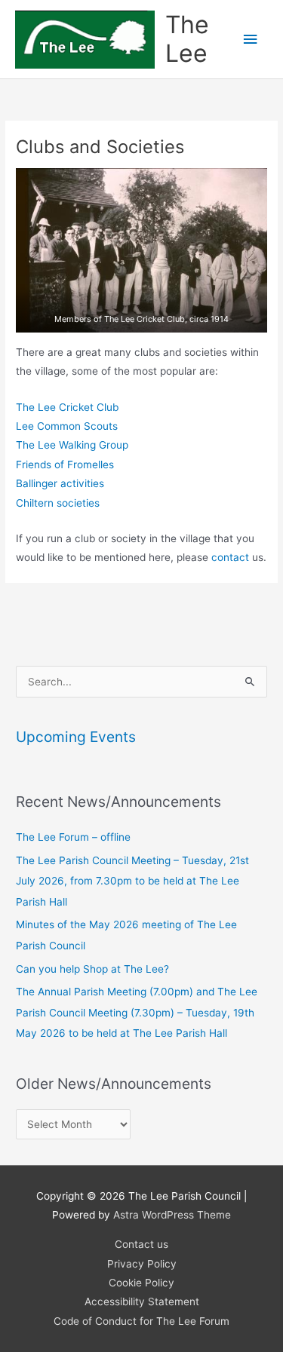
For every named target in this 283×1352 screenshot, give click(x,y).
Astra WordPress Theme (172, 1215)
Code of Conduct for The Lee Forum (141, 1321)
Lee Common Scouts (67, 426)
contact (230, 557)
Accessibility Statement (142, 1301)
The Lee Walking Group (72, 445)
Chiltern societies (58, 503)
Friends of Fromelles (65, 464)
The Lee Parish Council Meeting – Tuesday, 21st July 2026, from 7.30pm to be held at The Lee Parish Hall (132, 881)
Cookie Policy (141, 1283)
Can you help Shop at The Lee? (92, 969)
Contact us (141, 1244)
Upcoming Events (76, 737)
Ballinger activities (60, 483)
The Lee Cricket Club (67, 407)
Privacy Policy (142, 1264)
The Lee (187, 39)
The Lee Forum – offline (73, 837)
